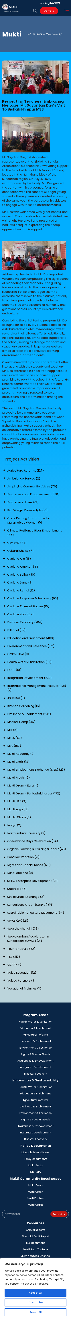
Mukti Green (35, 1192)
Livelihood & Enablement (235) (29, 714)
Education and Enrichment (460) (30, 638)
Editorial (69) (16, 630)
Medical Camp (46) (21, 722)
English (49, 3)
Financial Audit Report (35, 1236)
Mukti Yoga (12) (18, 809)
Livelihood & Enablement (35, 1041)
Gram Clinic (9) (18, 654)
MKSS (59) (14, 738)
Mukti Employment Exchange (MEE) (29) (36, 770)
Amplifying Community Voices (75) (32, 486)
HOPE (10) (14, 670)
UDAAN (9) (15, 965)
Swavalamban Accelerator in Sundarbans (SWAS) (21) (28, 938)
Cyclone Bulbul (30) (21, 574)
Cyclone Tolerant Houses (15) (28, 606)
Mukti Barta (35, 1165)
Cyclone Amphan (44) (23, 567)
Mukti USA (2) (16, 801)
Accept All (35, 1293)
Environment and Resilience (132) (30, 646)
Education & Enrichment (35, 1028)
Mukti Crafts (35, 1205)
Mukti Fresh (35, 1185)
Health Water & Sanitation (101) (29, 662)
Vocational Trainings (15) (25, 988)
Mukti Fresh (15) (18, 777)
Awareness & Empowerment (35, 1060)
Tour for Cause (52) (21, 949)
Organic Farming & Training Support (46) (36, 849)
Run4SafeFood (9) (20, 873)
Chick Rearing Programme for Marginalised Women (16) (28, 520)
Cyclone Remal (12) (21, 590)
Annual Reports (35, 1230)
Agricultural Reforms (35, 1034)
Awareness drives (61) (23, 502)
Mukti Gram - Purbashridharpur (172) (33, 793)
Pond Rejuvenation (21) (23, 857)
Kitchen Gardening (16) (23, 706)
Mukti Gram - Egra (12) (23, 785)
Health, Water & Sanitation (35, 1021)
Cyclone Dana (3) (20, 582)
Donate (49, 11)
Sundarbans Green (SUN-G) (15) (30, 905)
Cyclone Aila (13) (19, 559)
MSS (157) (14, 746)
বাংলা (42, 3)
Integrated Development (35, 1067)
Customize (36, 1302)
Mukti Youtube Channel (35, 1256)
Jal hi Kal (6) (16, 698)
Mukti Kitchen (35, 1198)
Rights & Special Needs (35, 1054)
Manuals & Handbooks (35, 1152)
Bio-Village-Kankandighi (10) (27, 510)
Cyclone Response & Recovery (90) (32, 598)
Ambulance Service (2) (23, 478)
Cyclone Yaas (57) (20, 614)
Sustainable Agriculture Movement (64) (35, 913)
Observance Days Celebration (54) (32, 841)
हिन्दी (57, 3)
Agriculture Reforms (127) (25, 470)
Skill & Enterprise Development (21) (32, 881)
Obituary (35, 1172)
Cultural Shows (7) (20, 551)
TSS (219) (13, 957)
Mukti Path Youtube (35, 1249)
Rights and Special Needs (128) (29, 865)
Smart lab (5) (17, 889)
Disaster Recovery (35, 1073)
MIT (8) (12, 730)
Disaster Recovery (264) (24, 622)
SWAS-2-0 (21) (17, 921)
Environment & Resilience (35, 1047)
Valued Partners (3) (21, 980)
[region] (35, 1289)
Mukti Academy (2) (21, 754)
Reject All (35, 1312)
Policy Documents (35, 1159)
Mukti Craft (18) (18, 762)
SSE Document (35, 1243)
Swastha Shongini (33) (23, 928)
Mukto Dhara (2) (19, 817)
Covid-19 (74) (17, 543)
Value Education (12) (21, 973)
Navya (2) (14, 825)
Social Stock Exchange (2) (25, 897)
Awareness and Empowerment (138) (33, 494)
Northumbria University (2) (26, 833)
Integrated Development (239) (29, 678)
